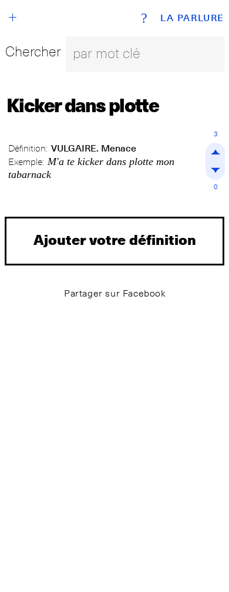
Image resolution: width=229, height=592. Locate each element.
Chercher (33, 51)
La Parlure (192, 18)
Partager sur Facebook (115, 293)
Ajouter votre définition (114, 239)
